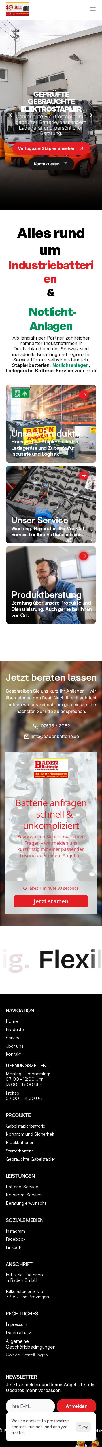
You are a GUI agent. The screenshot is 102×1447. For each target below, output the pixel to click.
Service (13, 1037)
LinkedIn (14, 1247)
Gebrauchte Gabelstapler (30, 1159)
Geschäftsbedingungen (31, 1347)
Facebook (16, 1239)
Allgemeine (18, 1341)
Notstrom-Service (23, 1195)
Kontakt (13, 1054)
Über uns (14, 1046)
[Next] (90, 115)
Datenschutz (18, 1332)
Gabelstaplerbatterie (25, 1126)
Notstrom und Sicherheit (30, 1134)
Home (12, 1021)
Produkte (15, 1029)
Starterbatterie (20, 1151)
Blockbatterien (20, 1142)
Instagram (15, 1231)
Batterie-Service (22, 1186)
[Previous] (11, 115)
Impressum (16, 1324)
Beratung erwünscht (26, 1203)
